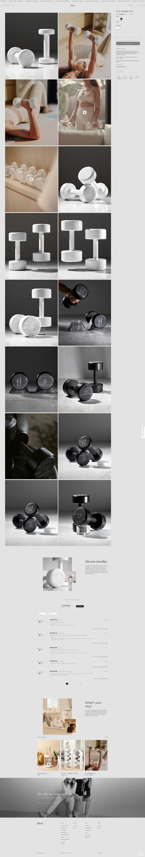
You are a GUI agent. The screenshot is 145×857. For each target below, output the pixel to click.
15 (117, 32)
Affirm (86, 832)
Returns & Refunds (88, 828)
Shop (3, 5)
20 (124, 32)
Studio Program (88, 837)
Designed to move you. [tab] (120, 48)
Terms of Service (69, 853)
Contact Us (87, 825)
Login (138, 5)
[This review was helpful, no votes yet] (103, 656)
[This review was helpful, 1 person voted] (103, 628)
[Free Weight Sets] (96, 755)
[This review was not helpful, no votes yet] (105, 628)
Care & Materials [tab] (119, 70)
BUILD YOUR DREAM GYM (42, 737)
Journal (74, 828)
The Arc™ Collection (64, 825)
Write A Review (80, 606)
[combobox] (43, 614)
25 (128, 32)
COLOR (117, 16)
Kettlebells (63, 837)
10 (124, 28)
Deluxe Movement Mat (65, 839)
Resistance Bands (64, 832)
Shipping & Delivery (88, 830)
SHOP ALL (63, 843)
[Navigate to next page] (81, 683)
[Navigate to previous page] (64, 683)
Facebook (99, 828)
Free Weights (63, 830)
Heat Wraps (63, 841)
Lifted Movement (42, 853)
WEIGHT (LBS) (118, 25)
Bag (141, 5)
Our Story (7, 5)
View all (106, 737)
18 (120, 32)
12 (128, 28)
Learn (12, 5)
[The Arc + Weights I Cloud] (72, 755)
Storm (121, 19)
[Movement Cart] (48, 755)
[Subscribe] (59, 802)
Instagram (99, 825)
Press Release (87, 834)
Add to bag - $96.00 (128, 43)
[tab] (128, 60)
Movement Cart (64, 828)
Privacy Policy (63, 853)
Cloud (117, 19)
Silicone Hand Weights (65, 834)
